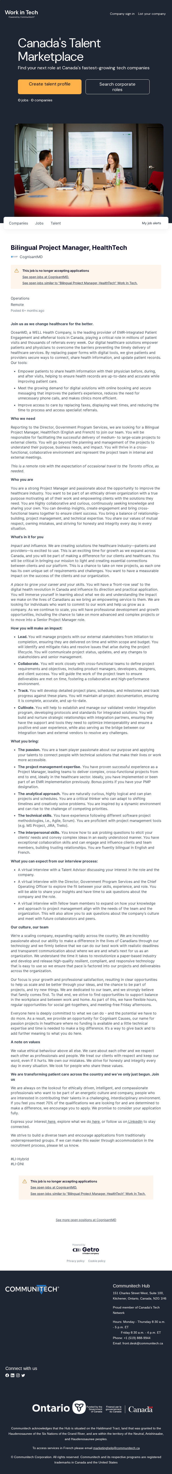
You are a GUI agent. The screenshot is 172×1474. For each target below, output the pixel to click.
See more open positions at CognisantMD (86, 1220)
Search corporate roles (117, 86)
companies (18, 223)
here (51, 1121)
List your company (152, 14)
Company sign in (122, 14)
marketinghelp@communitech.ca (116, 1448)
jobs (39, 223)
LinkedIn (134, 1121)
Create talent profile (50, 84)
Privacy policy (76, 1261)
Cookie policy (96, 1261)
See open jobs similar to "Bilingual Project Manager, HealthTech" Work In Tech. (80, 283)
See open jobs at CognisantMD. (45, 277)
